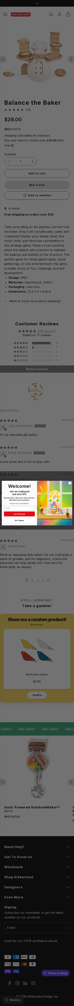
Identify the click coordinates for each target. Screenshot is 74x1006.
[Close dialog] (69, 483)
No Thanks (19, 520)
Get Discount (19, 514)
